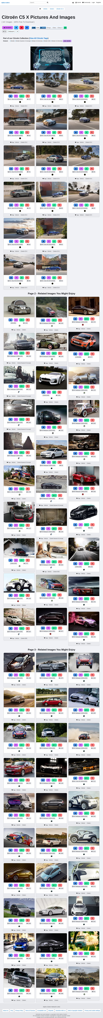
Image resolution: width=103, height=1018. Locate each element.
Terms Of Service (30, 1010)
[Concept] (51, 424)
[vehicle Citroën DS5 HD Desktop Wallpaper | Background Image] (51, 558)
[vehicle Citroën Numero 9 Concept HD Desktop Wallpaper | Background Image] (19, 350)
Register (98, 2)
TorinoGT (24, 326)
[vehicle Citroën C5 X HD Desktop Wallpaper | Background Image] (19, 93)
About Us (5, 1010)
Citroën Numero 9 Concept (23, 41)
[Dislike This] (28, 96)
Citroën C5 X (60, 9)
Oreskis (23, 102)
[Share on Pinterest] (21, 27)
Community (87, 2)
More (60, 27)
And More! (67, 41)
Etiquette (50, 1010)
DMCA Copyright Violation (75, 1010)
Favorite (8, 27)
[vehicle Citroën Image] (19, 316)
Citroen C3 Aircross (57, 41)
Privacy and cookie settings (92, 1010)
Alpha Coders (5, 2)
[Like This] (22, 132)
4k (17, 31)
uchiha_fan (24, 359)
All (5, 31)
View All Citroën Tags (39, 38)
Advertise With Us (61, 1010)
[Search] (47, 2)
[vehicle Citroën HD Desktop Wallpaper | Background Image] (19, 485)
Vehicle (45, 9)
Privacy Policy (19, 1010)
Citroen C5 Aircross (37, 41)
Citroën (52, 9)
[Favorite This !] (16, 96)
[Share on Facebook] (27, 27)
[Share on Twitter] (16, 27)
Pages (49, 27)
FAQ (12, 1010)
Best (55, 27)
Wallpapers (11, 31)
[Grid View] (34, 28)
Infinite (43, 27)
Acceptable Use (41, 1010)
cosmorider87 (24, 601)
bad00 (56, 433)
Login (93, 2)
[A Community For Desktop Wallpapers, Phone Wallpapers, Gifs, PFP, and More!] (40, 9)
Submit (79, 2)
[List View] (38, 28)
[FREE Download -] (10, 96)
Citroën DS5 (47, 41)
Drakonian (56, 398)
